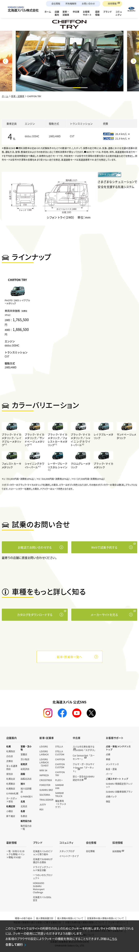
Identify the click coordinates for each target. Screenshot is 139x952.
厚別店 (9, 773)
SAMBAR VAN (59, 786)
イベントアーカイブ (69, 856)
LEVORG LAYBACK (44, 753)
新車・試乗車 (17, 96)
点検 (108, 754)
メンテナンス (112, 764)
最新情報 (11, 842)
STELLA (59, 746)
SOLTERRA (44, 794)
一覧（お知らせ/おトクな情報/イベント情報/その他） (15, 854)
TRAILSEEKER (46, 799)
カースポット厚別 (11, 800)
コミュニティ (66, 842)
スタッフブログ (67, 851)
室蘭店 (24, 754)
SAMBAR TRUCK (59, 794)
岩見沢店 (25, 769)
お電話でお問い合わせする (35, 547)
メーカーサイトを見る (104, 614)
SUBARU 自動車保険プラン (119, 791)
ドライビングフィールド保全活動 (42, 869)
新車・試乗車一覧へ (69, 657)
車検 (108, 759)
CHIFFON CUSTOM (60, 766)
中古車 (77, 738)
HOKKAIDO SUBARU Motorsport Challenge (39, 887)
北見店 (24, 806)
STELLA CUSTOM (59, 753)
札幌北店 (10, 778)
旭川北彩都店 (26, 790)
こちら (113, 938)
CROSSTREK (45, 780)
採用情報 (112, 3)
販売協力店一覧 (26, 827)
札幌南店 (10, 788)
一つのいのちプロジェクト (42, 876)
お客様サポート (114, 738)
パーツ (109, 773)
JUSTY (42, 804)
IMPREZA (44, 775)
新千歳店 (10, 816)
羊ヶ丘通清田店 (11, 767)
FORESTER (44, 784)
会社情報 (55, 3)
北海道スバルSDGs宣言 (42, 899)
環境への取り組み (23, 918)
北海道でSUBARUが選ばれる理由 (42, 861)
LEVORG (43, 746)
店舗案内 (11, 738)
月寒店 (9, 761)
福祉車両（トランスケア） (60, 804)
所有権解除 (71, 3)
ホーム (5, 96)
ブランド (37, 842)
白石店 (9, 756)
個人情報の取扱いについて (70, 918)
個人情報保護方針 (44, 918)
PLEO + (59, 780)
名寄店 (24, 816)
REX (41, 809)
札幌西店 (10, 751)
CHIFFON (60, 759)
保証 (108, 801)
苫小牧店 (25, 759)
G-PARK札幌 (12, 793)
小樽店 (9, 811)
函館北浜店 (26, 778)
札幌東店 (10, 783)
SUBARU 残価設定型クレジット (119, 785)
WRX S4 (43, 770)
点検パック (111, 796)
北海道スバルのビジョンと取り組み (42, 853)
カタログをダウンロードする (34, 614)
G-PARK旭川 (27, 796)
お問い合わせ (88, 3)
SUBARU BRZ (46, 789)
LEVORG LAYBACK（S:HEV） (44, 762)
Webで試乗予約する (104, 547)
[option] (17, 324)
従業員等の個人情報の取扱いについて (105, 918)
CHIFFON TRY (60, 774)
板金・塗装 (111, 769)
